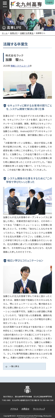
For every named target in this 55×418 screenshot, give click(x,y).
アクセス (14, 408)
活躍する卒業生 (26, 33)
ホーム (5, 33)
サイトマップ (39, 408)
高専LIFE (14, 33)
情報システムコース (20, 65)
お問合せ (25, 408)
